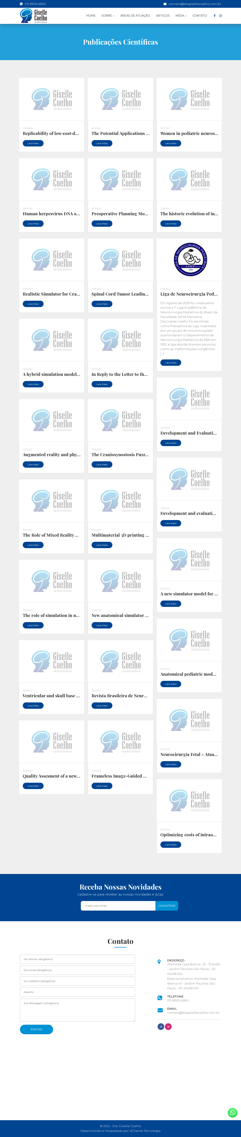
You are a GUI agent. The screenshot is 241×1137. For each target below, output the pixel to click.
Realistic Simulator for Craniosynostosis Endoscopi (74, 294)
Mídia (180, 15)
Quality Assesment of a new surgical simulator (69, 776)
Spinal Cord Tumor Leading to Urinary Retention (141, 294)
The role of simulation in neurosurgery (62, 615)
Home (91, 15)
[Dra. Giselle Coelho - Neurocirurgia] (33, 15)
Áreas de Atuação (135, 15)
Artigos (163, 15)
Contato (199, 15)
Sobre (107, 15)
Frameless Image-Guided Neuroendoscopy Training (143, 776)
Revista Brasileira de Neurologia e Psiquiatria (137, 695)
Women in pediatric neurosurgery (194, 133)
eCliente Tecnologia (145, 1131)
